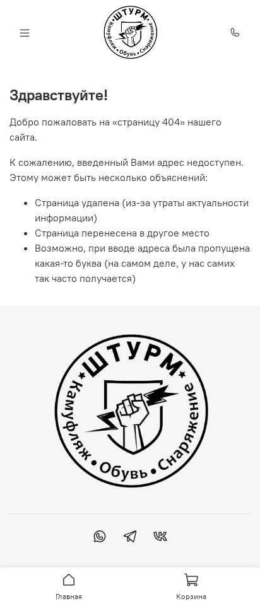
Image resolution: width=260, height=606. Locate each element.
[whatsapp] (100, 538)
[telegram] (130, 538)
